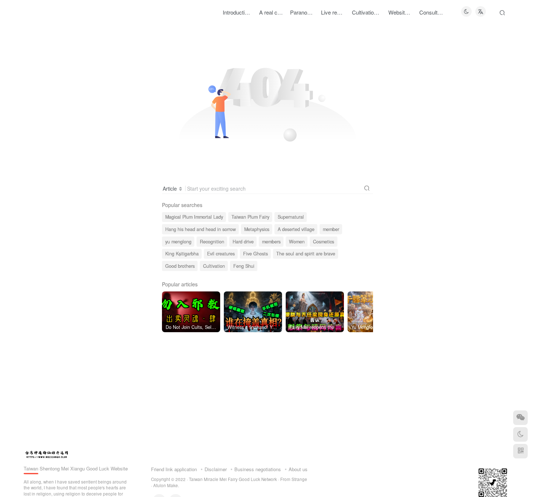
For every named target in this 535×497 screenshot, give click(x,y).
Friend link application (174, 469)
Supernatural (291, 217)
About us (298, 469)
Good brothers (180, 266)
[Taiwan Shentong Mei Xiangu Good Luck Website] (47, 453)
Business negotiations (257, 469)
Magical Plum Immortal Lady (194, 217)
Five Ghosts (255, 253)
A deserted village (296, 229)
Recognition (212, 241)
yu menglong (178, 241)
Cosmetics (323, 241)
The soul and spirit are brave (305, 253)
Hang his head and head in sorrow (200, 229)
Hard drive (243, 241)
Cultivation (214, 266)
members (271, 241)
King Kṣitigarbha (182, 253)
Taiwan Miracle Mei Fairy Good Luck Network (233, 479)
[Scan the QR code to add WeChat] (520, 417)
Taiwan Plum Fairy (250, 217)
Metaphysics (256, 229)
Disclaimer (216, 469)
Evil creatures (221, 253)
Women (297, 241)
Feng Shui (243, 266)
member (331, 229)
